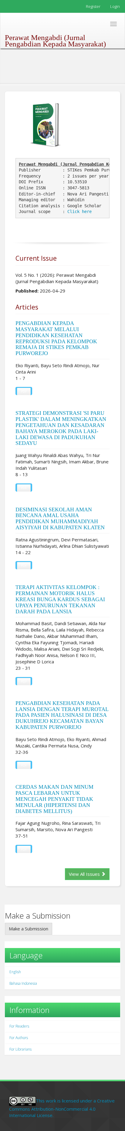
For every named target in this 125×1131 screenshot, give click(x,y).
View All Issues (85, 874)
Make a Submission (28, 929)
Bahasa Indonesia (23, 983)
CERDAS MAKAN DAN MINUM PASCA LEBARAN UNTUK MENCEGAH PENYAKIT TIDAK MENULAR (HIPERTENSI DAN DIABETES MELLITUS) (54, 799)
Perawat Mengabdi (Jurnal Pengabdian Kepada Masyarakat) (55, 38)
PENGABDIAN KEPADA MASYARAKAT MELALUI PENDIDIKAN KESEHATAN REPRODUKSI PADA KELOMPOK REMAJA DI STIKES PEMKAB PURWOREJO (56, 338)
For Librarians (20, 1049)
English (15, 971)
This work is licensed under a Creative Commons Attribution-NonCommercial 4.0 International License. (62, 1108)
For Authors (18, 1037)
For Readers (19, 1026)
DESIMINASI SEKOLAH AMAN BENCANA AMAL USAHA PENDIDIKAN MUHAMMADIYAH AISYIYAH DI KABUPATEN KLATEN (60, 518)
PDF (24, 391)
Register (93, 6)
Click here (79, 211)
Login (115, 6)
